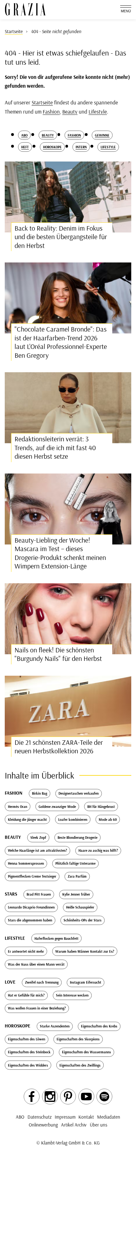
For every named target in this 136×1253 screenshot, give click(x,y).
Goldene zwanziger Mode (57, 806)
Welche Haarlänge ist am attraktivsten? (37, 850)
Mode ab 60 (108, 819)
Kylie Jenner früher (76, 894)
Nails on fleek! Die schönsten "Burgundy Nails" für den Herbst (58, 654)
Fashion (51, 111)
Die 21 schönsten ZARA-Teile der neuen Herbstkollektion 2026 (59, 747)
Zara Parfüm (77, 876)
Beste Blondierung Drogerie (77, 837)
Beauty (69, 111)
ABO (20, 1117)
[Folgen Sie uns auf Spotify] (104, 1096)
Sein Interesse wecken (72, 995)
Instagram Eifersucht (85, 982)
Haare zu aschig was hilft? (98, 850)
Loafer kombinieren (72, 819)
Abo (24, 135)
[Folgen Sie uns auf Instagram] (50, 1096)
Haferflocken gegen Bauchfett (56, 938)
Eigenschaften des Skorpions (78, 1039)
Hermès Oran (17, 806)
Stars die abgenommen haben (30, 920)
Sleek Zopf (38, 837)
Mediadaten (108, 1117)
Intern (81, 147)
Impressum (65, 1117)
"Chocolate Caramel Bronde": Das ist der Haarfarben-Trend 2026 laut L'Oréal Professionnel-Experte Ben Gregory (61, 342)
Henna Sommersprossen (26, 863)
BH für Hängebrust (101, 806)
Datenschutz (40, 1117)
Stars (11, 894)
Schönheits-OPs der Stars (83, 920)
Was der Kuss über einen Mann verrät (36, 964)
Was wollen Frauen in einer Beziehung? (37, 1008)
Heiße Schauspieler (80, 907)
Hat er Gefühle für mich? (26, 995)
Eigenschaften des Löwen (26, 1039)
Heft (25, 147)
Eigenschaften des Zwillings (80, 1065)
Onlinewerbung (43, 1125)
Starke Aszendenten (55, 1026)
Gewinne (102, 135)
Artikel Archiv (74, 1125)
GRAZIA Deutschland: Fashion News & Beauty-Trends (25, 9)
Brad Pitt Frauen (39, 894)
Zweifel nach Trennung (42, 982)
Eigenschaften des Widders (28, 1065)
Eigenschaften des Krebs (99, 1026)
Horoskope (52, 147)
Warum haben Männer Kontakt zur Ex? (84, 951)
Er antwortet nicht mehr (26, 951)
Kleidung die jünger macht (27, 819)
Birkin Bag (39, 793)
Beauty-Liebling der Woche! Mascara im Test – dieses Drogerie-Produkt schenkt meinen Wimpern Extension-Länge (60, 553)
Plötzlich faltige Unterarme (75, 863)
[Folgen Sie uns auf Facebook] (32, 1096)
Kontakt (86, 1117)
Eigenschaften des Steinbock (29, 1052)
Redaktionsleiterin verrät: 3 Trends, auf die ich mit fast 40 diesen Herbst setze (55, 447)
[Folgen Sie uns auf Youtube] (86, 1096)
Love (10, 982)
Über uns (98, 1125)
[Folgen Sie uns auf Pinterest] (68, 1096)
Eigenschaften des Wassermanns (86, 1052)
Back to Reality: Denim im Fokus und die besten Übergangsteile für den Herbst (61, 237)
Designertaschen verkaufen (79, 793)
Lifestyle (98, 111)
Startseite (42, 102)
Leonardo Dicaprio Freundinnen (31, 907)
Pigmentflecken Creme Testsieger (32, 876)
